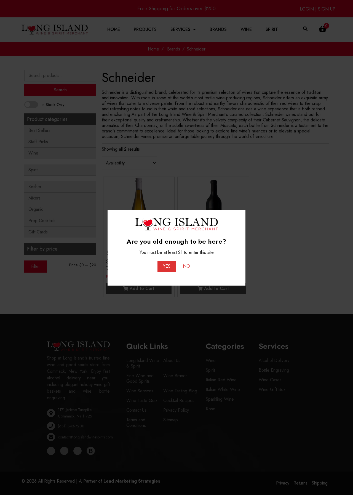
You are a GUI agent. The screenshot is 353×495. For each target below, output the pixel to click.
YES (166, 266)
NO (186, 266)
